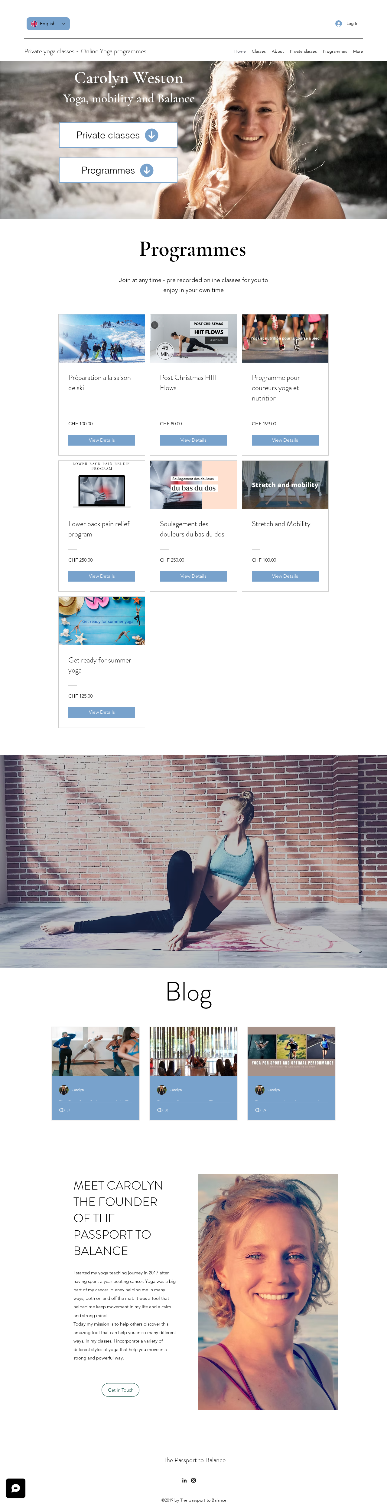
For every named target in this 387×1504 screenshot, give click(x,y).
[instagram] (193, 1480)
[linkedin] (184, 1480)
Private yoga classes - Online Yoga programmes (85, 51)
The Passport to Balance (195, 1460)
